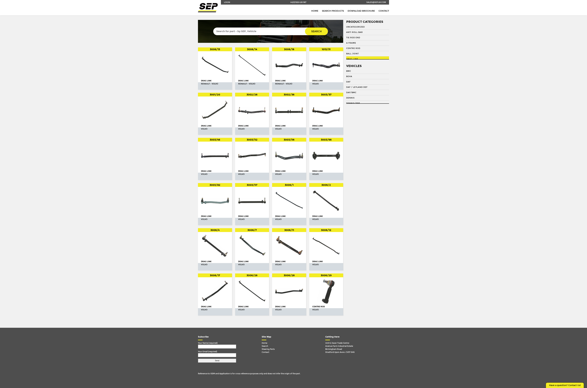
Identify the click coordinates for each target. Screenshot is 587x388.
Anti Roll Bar (354, 32)
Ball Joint (352, 54)
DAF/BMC (351, 92)
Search (316, 31)
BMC (348, 71)
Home (314, 11)
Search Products (333, 11)
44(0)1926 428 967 (298, 2)
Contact (383, 11)
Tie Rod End (353, 38)
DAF (348, 82)
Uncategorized (355, 27)
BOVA (349, 76)
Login (227, 2)
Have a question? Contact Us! (565, 385)
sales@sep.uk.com (376, 2)
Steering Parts (268, 349)
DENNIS (350, 98)
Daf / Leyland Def (356, 87)
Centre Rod (353, 48)
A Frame (351, 43)
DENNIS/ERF (353, 103)
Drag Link (352, 59)
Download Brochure (361, 11)
